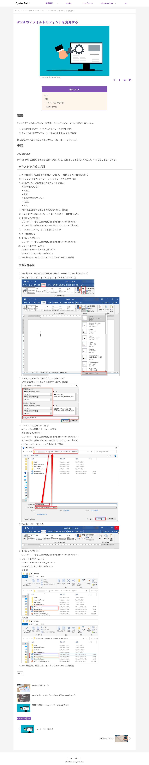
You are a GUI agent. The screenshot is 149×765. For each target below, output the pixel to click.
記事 (29, 718)
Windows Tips (21, 718)
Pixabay (58, 77)
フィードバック (74, 758)
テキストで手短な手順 (55, 102)
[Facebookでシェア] (119, 80)
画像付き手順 (51, 106)
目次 (71, 89)
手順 (46, 99)
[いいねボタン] (19, 673)
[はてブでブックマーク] (125, 80)
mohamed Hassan (48, 77)
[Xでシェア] (114, 80)
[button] (130, 80)
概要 (46, 95)
